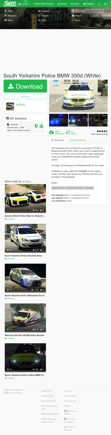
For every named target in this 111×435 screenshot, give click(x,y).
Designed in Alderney (13, 389)
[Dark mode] (99, 3)
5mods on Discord (70, 428)
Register (90, 3)
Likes (73, 134)
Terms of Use (70, 400)
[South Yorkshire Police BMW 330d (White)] (78, 96)
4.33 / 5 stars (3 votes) (99, 134)
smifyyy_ (21, 104)
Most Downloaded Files (49, 407)
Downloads (59, 134)
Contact (67, 390)
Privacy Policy (70, 395)
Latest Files (46, 390)
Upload (63, 3)
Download (28, 86)
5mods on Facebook (70, 420)
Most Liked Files (48, 400)
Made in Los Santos (13, 392)
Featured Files (47, 395)
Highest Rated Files (50, 413)
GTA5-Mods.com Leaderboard (49, 420)
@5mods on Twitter (71, 412)
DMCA (67, 405)
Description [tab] (59, 140)
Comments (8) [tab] (79, 140)
